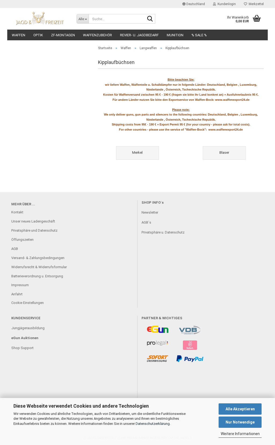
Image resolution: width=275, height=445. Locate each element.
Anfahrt (17, 294)
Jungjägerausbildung (28, 328)
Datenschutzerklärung (153, 424)
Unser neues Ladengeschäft (33, 221)
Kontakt (17, 212)
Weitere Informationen (240, 434)
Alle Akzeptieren (240, 409)
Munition (175, 35)
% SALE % (199, 35)
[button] (193, 4)
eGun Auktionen (24, 338)
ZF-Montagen (63, 35)
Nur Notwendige (240, 422)
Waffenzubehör (97, 35)
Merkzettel (255, 4)
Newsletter (150, 212)
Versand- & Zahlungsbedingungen (37, 258)
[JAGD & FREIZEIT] (39, 19)
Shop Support (22, 348)
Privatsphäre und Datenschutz (34, 230)
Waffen (18, 35)
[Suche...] (150, 19)
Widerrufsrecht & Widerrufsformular (39, 267)
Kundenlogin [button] (226, 4)
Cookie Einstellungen (27, 303)
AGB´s (146, 222)
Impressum (20, 285)
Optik (38, 35)
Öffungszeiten (22, 240)
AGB (14, 249)
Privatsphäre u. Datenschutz (163, 232)
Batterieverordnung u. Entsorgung (37, 276)
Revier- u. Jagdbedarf (139, 35)
